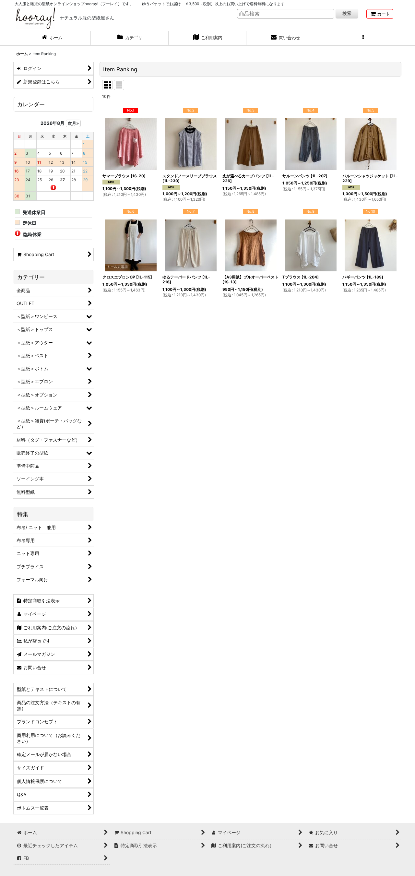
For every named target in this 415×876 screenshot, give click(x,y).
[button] (363, 38)
